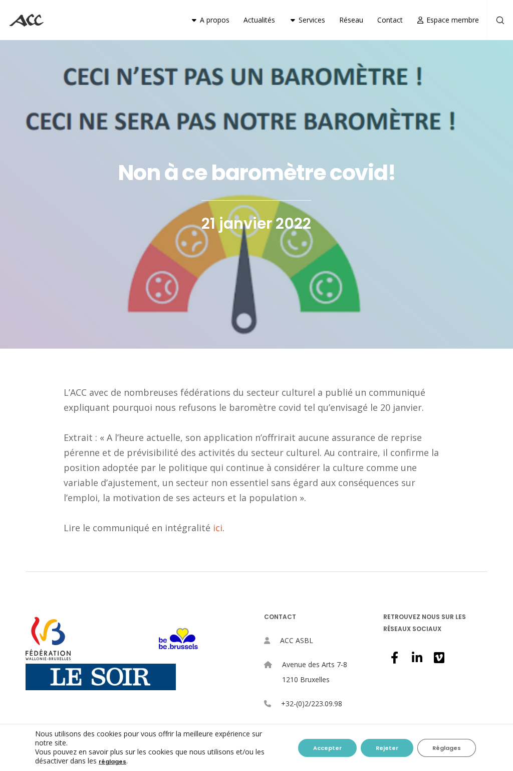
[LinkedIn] (416, 656)
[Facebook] (394, 656)
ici (217, 528)
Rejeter (387, 748)
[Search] (496, 20)
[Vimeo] (438, 656)
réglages (112, 761)
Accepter (327, 748)
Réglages (446, 748)
